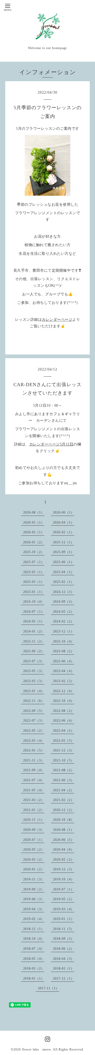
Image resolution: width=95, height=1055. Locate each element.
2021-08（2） (63, 770)
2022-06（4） (63, 720)
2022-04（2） (63, 730)
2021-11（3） (33, 760)
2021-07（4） (33, 780)
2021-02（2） (63, 800)
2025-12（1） (63, 542)
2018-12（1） (33, 929)
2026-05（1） (33, 522)
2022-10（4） (63, 701)
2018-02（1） (63, 968)
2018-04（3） (63, 959)
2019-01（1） (63, 919)
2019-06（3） (33, 899)
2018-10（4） (33, 939)
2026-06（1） (63, 512)
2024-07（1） (33, 611)
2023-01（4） (33, 691)
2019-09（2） (33, 889)
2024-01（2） (33, 631)
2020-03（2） (33, 859)
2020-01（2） (33, 869)
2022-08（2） (63, 711)
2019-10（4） (63, 879)
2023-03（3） (33, 681)
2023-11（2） (33, 641)
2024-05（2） (63, 611)
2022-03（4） (33, 740)
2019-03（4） (63, 909)
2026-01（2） (33, 542)
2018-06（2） (63, 949)
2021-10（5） (63, 760)
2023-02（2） (63, 681)
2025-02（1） (63, 582)
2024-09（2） (63, 601)
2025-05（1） (33, 572)
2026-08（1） (33, 512)
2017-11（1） (48, 988)
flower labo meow (36, 1049)
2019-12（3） (63, 869)
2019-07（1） (63, 889)
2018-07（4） (33, 949)
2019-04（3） (33, 909)
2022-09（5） (33, 711)
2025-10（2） (33, 552)
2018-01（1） (33, 978)
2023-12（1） (63, 631)
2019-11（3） (33, 879)
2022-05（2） (33, 730)
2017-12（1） (63, 978)
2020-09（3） (33, 830)
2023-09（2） (33, 651)
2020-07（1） (33, 840)
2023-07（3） (33, 661)
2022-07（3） (33, 720)
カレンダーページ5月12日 (51, 444)
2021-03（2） (33, 800)
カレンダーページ (57, 320)
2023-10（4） (63, 641)
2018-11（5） (63, 929)
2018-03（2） (33, 968)
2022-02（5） (63, 740)
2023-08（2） (63, 651)
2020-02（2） (63, 859)
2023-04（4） (63, 671)
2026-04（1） (63, 522)
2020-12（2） (63, 810)
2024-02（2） (63, 621)
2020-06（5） (63, 840)
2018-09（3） (63, 939)
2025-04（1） (63, 572)
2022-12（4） (63, 691)
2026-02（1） (63, 532)
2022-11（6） (33, 701)
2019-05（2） (63, 899)
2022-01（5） (33, 750)
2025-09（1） (63, 552)
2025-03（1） (33, 582)
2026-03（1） (33, 532)
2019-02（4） (33, 919)
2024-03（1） (33, 621)
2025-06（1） (63, 562)
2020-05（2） (33, 849)
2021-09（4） (33, 770)
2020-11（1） (33, 820)
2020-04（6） (63, 849)
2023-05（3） (33, 671)
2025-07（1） (33, 562)
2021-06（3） (63, 780)
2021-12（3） (63, 750)
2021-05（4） (33, 790)
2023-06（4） (63, 661)
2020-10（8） (63, 820)
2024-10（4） (33, 601)
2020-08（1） (63, 830)
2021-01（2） (33, 810)
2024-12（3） (63, 592)
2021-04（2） (63, 790)
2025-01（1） (33, 592)
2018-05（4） (33, 959)
